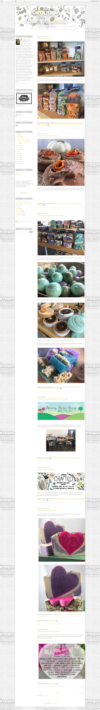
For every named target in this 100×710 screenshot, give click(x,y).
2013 (18, 157)
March (19, 147)
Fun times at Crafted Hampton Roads (50, 215)
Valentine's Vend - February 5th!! (48, 631)
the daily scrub (78, 203)
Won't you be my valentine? (47, 511)
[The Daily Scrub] (16, 116)
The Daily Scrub (18, 114)
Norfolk (68, 498)
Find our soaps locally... (45, 38)
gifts (75, 122)
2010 (18, 163)
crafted (56, 498)
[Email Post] (44, 204)
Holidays (17, 208)
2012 (18, 159)
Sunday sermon (19, 211)
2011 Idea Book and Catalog (22, 201)
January (20, 149)
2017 (18, 134)
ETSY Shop (18, 205)
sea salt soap (71, 203)
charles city (57, 122)
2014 (18, 155)
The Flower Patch (19, 213)
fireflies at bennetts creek (66, 122)
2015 (18, 153)
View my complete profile (22, 83)
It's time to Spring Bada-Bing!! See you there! (53, 399)
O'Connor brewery (74, 498)
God (17, 206)
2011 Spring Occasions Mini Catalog (23, 203)
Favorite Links (19, 174)
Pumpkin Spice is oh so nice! (47, 136)
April (19, 145)
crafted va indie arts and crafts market (63, 387)
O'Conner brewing (41, 388)
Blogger (26, 192)
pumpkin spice (65, 203)
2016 (18, 151)
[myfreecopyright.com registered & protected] (24, 222)
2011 (18, 161)
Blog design (45, 703)
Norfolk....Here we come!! (46, 469)
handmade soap (80, 122)
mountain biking (19, 215)
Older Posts (81, 693)
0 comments (40, 204)
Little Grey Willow (53, 703)
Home (58, 693)
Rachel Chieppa (26, 39)
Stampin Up (18, 210)
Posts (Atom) (46, 695)
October (20, 136)
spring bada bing (76, 457)
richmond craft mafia (67, 457)
